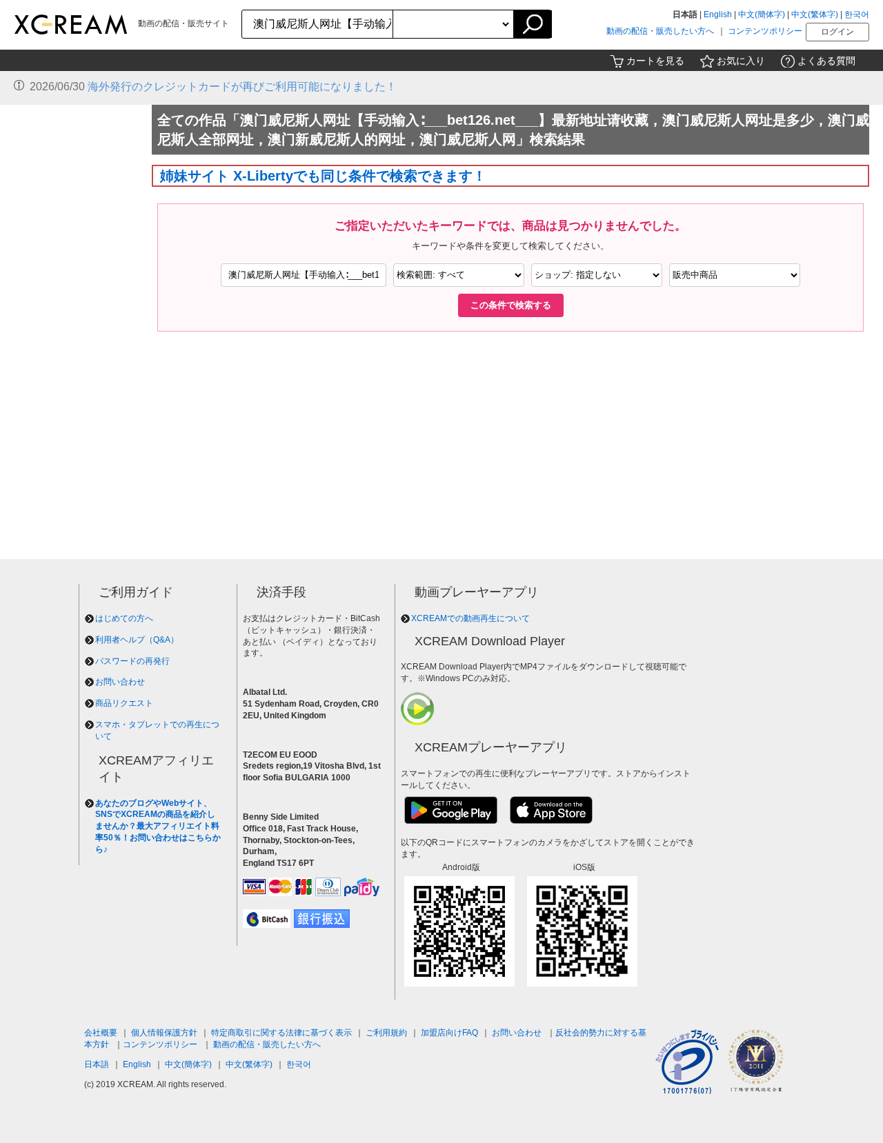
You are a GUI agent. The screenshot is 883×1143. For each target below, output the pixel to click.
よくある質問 (826, 60)
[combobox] (317, 24)
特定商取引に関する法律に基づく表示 (281, 1033)
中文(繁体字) (814, 14)
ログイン (837, 32)
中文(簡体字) (761, 14)
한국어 (856, 14)
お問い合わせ (120, 682)
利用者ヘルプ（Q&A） (137, 640)
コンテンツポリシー (765, 31)
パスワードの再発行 (132, 661)
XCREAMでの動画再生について (470, 618)
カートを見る (655, 60)
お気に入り (741, 60)
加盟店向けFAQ (449, 1033)
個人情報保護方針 (164, 1033)
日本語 (96, 1064)
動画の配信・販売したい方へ (660, 31)
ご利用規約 (386, 1033)
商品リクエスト (124, 703)
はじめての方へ (124, 618)
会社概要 (100, 1033)
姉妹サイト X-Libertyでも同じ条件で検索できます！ (323, 175)
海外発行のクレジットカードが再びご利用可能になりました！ (242, 86)
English (718, 14)
